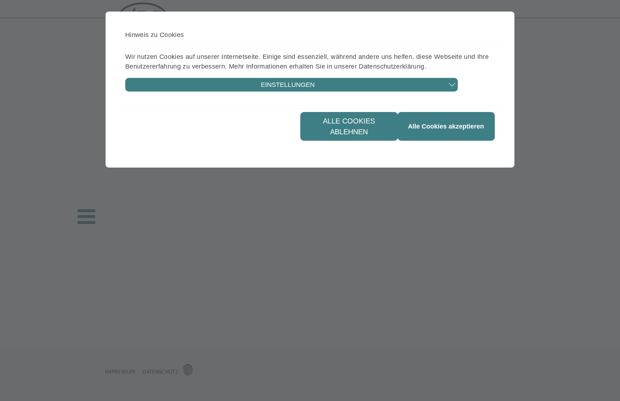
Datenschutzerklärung (391, 66)
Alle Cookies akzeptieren (446, 126)
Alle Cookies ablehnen (349, 126)
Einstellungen (288, 84)
